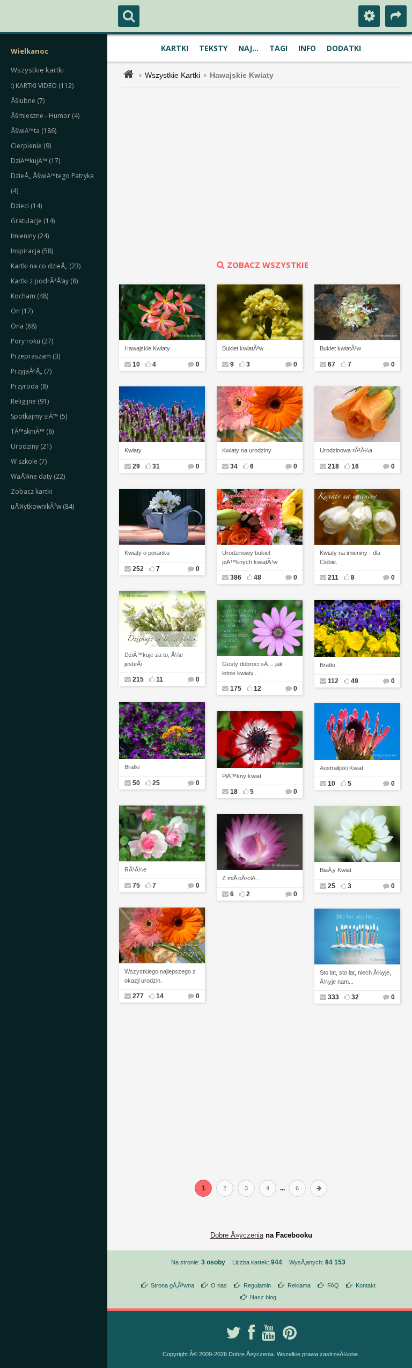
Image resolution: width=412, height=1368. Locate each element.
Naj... (248, 48)
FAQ (333, 1285)
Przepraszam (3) (35, 356)
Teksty (213, 48)
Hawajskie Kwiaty (147, 348)
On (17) (22, 311)
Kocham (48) (29, 296)
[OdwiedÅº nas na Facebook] (251, 1332)
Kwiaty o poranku (147, 553)
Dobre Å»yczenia (236, 1235)
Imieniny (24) (30, 235)
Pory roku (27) (32, 341)
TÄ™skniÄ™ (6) (32, 431)
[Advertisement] (267, 173)
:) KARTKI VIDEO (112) (42, 85)
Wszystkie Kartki (172, 75)
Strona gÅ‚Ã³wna (172, 1285)
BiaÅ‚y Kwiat (335, 870)
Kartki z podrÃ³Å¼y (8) (44, 281)
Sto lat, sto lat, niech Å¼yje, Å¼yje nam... (355, 977)
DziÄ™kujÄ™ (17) (35, 160)
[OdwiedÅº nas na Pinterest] (289, 1332)
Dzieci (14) (26, 205)
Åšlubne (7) (28, 100)
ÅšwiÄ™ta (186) (33, 130)
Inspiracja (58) (32, 250)
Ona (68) (23, 326)
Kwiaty (133, 450)
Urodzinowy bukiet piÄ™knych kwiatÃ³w (249, 557)
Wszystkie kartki (37, 70)
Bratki (327, 665)
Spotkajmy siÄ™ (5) (39, 416)
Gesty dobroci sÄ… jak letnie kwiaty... (252, 668)
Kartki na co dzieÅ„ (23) (45, 265)
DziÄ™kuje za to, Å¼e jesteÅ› (153, 659)
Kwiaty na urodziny (246, 450)
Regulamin (257, 1285)
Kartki (174, 48)
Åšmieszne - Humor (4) (45, 115)
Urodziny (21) (31, 446)
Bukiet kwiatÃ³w (242, 348)
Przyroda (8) (29, 386)
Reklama (299, 1285)
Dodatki (344, 48)
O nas (219, 1285)
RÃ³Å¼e (135, 869)
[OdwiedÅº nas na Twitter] (233, 1332)
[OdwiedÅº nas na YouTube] (268, 1332)
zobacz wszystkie (267, 264)
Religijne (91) (30, 401)
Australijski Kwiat (341, 768)
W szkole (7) (29, 461)
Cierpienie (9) (31, 145)
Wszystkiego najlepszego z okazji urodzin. (160, 976)
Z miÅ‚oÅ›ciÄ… (241, 878)
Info (307, 48)
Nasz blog (263, 1297)
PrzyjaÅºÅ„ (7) (31, 371)
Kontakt (366, 1285)
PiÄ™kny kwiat (241, 776)
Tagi (278, 48)
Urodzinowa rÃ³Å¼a (346, 450)
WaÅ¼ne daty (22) (38, 476)
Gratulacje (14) (33, 220)
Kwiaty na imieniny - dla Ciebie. (350, 557)
